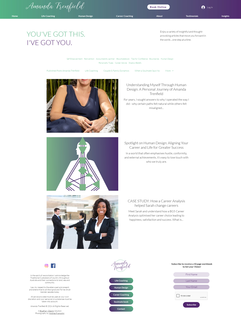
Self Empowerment (74, 59)
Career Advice (121, 63)
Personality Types (106, 63)
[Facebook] (53, 265)
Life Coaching (91, 70)
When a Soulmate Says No (147, 70)
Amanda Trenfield (55, 7)
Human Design (167, 59)
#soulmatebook (123, 59)
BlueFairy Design (47, 311)
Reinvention (89, 59)
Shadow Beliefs (135, 63)
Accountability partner (105, 59)
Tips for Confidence (139, 59)
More (168, 70)
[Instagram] (46, 265)
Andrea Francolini (56, 313)
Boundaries (154, 59)
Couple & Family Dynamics (116, 70)
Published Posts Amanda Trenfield (63, 70)
